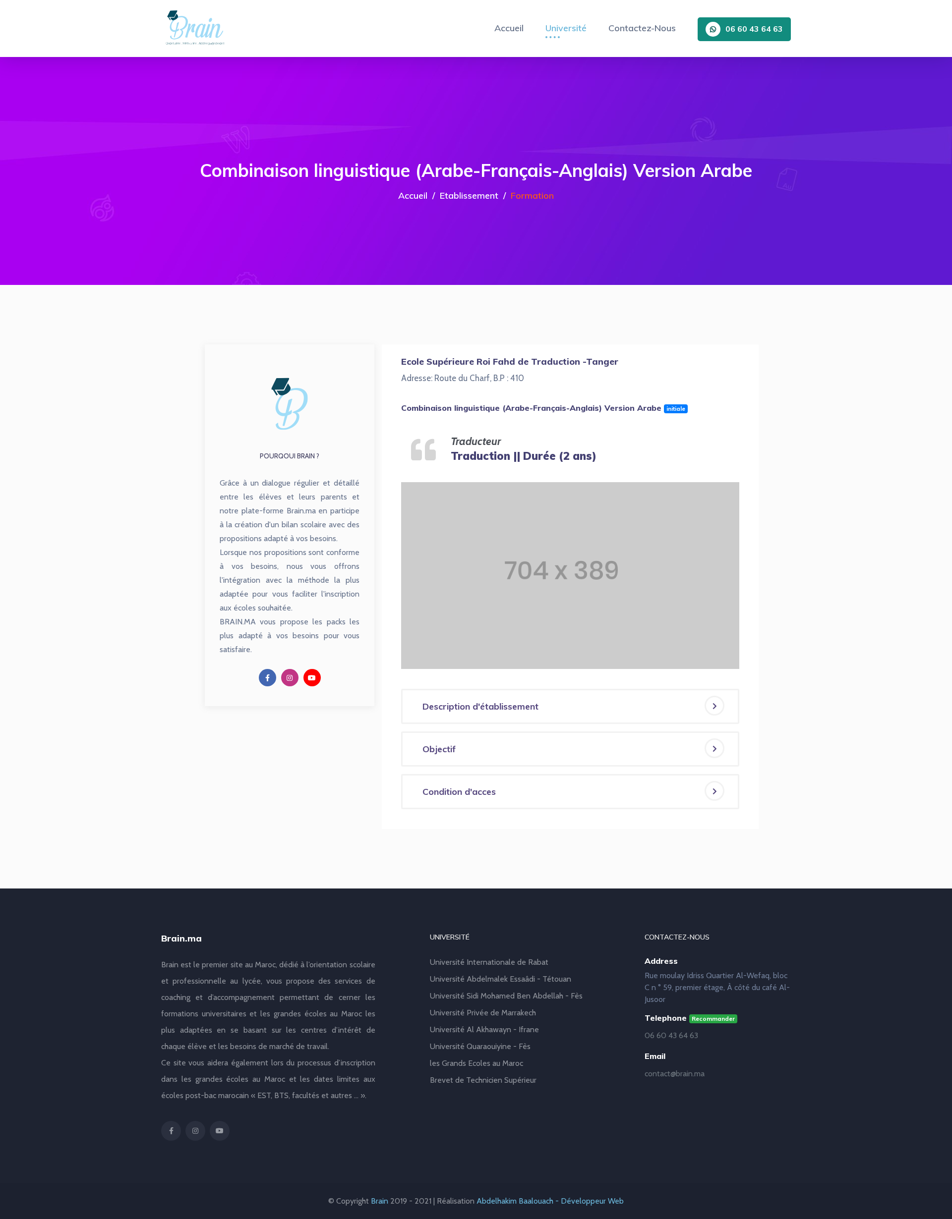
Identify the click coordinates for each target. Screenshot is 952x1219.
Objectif (439, 749)
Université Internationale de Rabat (489, 962)
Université (566, 28)
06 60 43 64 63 (754, 29)
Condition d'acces (459, 791)
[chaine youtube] (312, 677)
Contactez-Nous (642, 28)
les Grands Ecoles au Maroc (476, 1063)
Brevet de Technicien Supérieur (483, 1080)
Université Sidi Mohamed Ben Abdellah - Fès (506, 995)
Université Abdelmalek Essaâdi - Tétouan (500, 979)
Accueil (509, 28)
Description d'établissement (480, 706)
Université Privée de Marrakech (483, 1012)
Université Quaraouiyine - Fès (480, 1046)
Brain (379, 1201)
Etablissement (469, 195)
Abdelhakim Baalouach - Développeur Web (550, 1201)
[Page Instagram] (289, 677)
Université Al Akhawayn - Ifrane (484, 1029)
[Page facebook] (267, 677)
